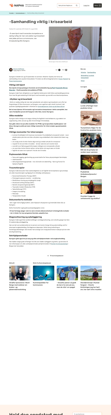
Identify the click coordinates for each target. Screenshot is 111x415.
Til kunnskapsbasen (56, 255)
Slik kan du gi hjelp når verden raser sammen (89, 151)
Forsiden (11, 13)
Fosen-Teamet (63, 79)
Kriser (83, 81)
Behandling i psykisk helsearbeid (87, 77)
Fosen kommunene (15, 81)
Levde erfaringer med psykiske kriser (89, 107)
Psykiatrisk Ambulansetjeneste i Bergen (89, 174)
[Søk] (76, 5)
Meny (96, 5)
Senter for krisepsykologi (59, 244)
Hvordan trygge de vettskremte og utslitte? (90, 197)
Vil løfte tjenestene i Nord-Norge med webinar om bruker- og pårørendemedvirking (19, 286)
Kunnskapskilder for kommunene (41, 284)
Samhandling (91, 72)
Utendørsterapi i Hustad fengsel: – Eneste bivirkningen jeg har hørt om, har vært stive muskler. (91, 286)
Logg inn (86, 5)
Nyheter (83, 72)
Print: (63, 70)
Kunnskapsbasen (20, 13)
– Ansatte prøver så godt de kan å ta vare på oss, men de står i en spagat (66, 285)
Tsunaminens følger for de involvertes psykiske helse (91, 129)
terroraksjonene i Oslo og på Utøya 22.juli (51, 106)
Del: (57, 70)
